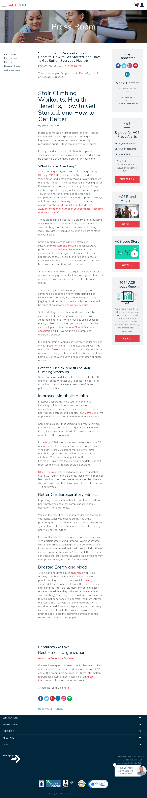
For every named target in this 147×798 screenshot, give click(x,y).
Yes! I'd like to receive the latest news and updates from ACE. (127, 166)
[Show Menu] (4, 5)
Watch (126, 224)
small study (50, 537)
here (66, 687)
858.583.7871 (130, 97)
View (126, 339)
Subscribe (126, 179)
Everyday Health (89, 73)
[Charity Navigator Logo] (53, 783)
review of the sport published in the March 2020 (70, 208)
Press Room (10, 54)
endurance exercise (76, 305)
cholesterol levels (53, 409)
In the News (74, 65)
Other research (47, 472)
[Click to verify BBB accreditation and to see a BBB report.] (69, 783)
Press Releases (11, 58)
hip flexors (53, 349)
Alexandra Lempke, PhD (58, 245)
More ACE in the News (51, 709)
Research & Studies (13, 66)
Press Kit (8, 62)
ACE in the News (12, 70)
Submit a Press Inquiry (127, 103)
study (46, 442)
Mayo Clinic (91, 412)
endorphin (77, 572)
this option (49, 669)
